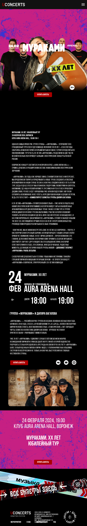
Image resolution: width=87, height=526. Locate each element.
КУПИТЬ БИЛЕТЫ (43, 95)
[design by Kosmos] (70, 517)
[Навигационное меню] (83, 4)
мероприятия (16, 522)
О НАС (29, 522)
